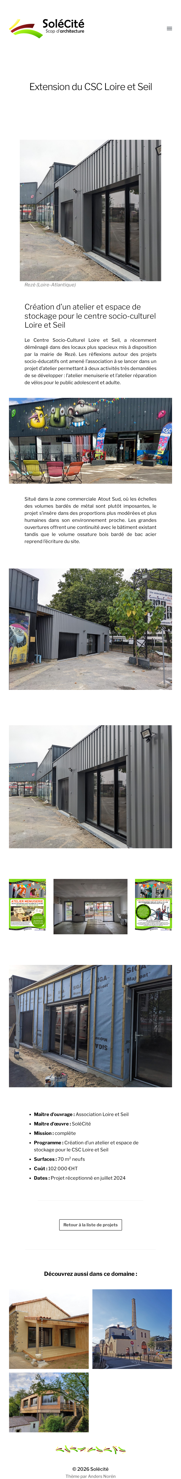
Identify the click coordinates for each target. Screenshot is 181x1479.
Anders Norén (102, 1476)
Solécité (99, 1469)
